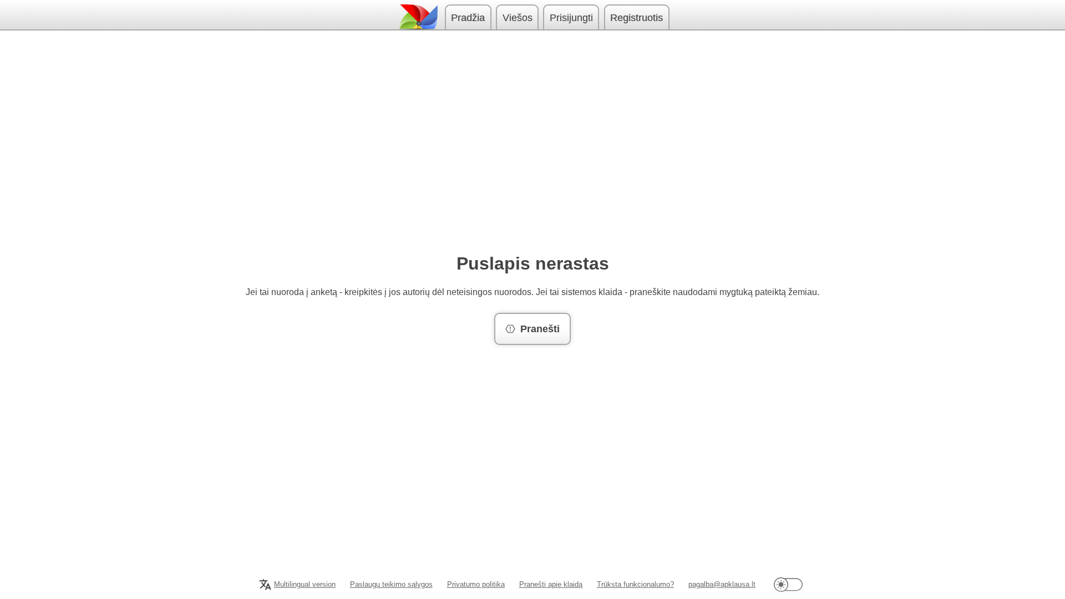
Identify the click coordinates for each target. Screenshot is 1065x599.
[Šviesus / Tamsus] (788, 584)
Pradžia (468, 17)
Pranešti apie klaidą (550, 584)
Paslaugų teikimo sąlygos (391, 584)
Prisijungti (571, 17)
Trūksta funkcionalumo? (635, 584)
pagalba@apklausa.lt (721, 584)
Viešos (517, 17)
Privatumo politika (476, 584)
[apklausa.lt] (417, 16)
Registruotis (636, 17)
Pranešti (540, 328)
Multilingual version (305, 584)
